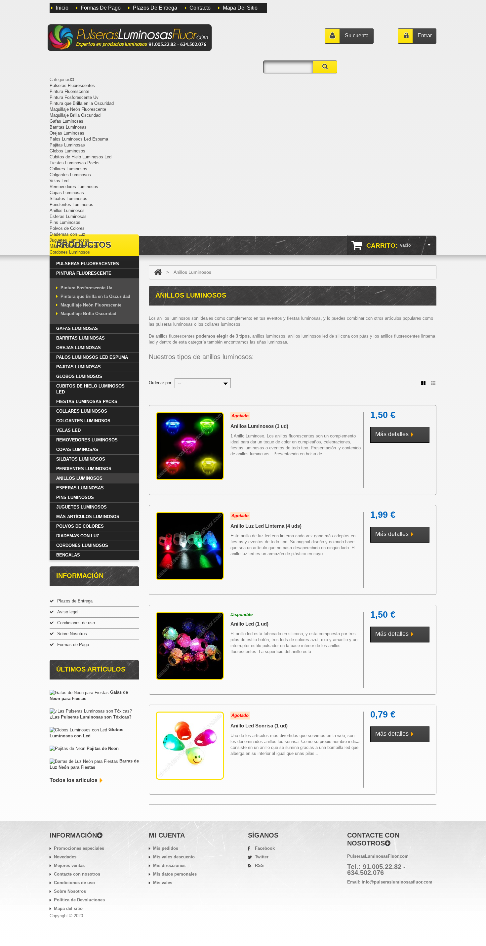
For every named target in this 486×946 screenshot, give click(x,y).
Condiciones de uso (76, 622)
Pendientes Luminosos (71, 204)
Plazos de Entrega (155, 8)
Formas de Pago (101, 8)
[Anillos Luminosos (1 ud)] (190, 446)
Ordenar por (160, 382)
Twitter (261, 856)
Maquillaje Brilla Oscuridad (75, 115)
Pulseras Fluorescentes (72, 85)
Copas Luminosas (67, 192)
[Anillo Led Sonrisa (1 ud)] (190, 746)
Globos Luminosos (67, 150)
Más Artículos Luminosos (74, 246)
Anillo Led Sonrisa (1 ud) (259, 725)
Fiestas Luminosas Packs (75, 162)
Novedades (65, 856)
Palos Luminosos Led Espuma (79, 139)
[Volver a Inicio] (158, 272)
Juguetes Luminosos (69, 240)
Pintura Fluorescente (69, 91)
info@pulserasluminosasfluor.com (397, 882)
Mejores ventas (69, 865)
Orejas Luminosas (67, 133)
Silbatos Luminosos (68, 198)
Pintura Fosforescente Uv (74, 97)
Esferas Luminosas (68, 216)
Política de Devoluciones (79, 899)
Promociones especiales (79, 848)
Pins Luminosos (65, 222)
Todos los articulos (74, 780)
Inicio (62, 8)
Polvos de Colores (67, 228)
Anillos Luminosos (67, 210)
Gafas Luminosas (66, 121)
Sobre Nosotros (72, 633)
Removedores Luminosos (74, 186)
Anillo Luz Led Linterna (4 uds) (266, 526)
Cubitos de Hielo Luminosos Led (80, 156)
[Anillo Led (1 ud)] (190, 646)
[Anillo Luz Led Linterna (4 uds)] (190, 546)
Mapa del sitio (68, 908)
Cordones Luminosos (70, 252)
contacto (200, 8)
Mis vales (162, 882)
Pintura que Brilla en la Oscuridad (82, 103)
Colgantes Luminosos (70, 174)
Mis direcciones (169, 865)
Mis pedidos (165, 848)
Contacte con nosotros (77, 874)
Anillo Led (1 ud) (249, 624)
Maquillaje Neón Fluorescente (78, 109)
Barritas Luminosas (68, 127)
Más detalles (392, 434)
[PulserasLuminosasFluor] (129, 38)
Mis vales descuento (174, 856)
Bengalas (68, 555)
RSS (259, 865)
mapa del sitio (240, 8)
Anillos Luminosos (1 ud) (259, 426)
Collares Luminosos (68, 168)
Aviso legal (67, 611)
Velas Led (59, 180)
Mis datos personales (175, 874)
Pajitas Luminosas (67, 145)
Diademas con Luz (67, 234)
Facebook (265, 848)
